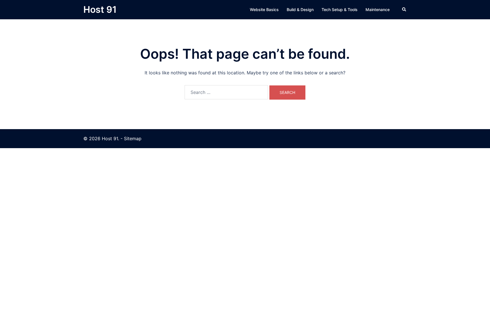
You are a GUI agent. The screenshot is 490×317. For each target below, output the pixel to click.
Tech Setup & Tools (340, 9)
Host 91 (100, 9)
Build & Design (300, 9)
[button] (404, 9)
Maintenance (378, 9)
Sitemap (132, 138)
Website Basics (264, 9)
